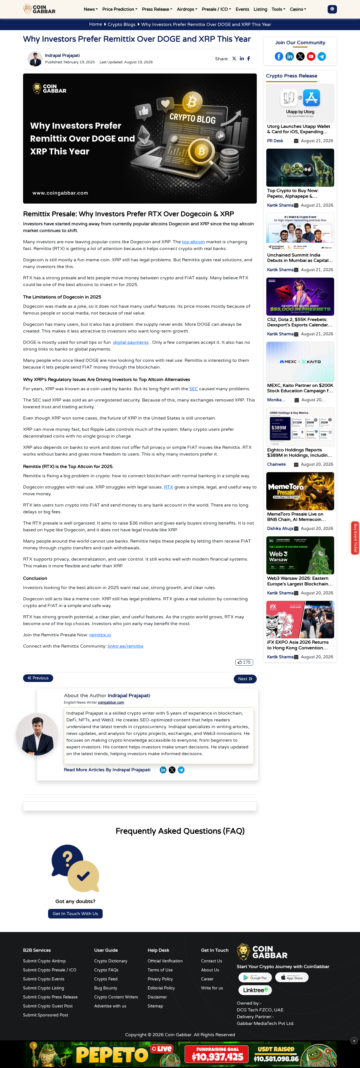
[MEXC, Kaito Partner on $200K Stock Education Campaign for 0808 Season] (300, 361)
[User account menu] (332, 9)
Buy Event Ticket (355, 537)
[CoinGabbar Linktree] (255, 990)
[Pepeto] (180, 1054)
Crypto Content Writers (116, 997)
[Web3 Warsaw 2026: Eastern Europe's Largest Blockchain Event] (300, 555)
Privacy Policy (160, 979)
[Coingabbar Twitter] (235, 58)
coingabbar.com (111, 702)
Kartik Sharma (280, 205)
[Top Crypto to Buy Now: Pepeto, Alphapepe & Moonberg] (300, 167)
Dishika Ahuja (280, 528)
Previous (40, 678)
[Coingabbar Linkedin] (243, 58)
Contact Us (211, 961)
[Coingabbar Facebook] (249, 58)
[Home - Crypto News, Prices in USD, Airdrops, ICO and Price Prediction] (40, 9)
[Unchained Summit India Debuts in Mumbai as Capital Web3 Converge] (300, 232)
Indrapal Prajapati (62, 55)
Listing (260, 9)
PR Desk (275, 141)
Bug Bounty (105, 988)
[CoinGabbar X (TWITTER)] (172, 769)
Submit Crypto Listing (43, 988)
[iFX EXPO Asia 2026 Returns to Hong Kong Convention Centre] (300, 619)
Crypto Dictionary (110, 961)
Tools (277, 9)
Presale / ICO (215, 9)
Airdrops (185, 9)
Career (207, 979)
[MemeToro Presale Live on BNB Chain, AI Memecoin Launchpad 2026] (300, 491)
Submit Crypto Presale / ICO (49, 970)
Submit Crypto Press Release (50, 997)
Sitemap (155, 1006)
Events (242, 9)
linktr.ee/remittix (125, 646)
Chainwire (276, 464)
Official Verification (165, 961)
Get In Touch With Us (75, 914)
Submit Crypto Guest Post (48, 1006)
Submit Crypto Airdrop (44, 961)
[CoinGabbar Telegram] (181, 769)
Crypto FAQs (106, 970)
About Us (210, 970)
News (89, 9)
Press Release (155, 9)
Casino (296, 9)
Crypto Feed (106, 979)
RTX (168, 487)
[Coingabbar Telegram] (322, 56)
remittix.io (100, 635)
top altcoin (193, 242)
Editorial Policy (161, 988)
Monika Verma (274, 400)
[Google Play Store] (255, 977)
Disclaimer (157, 997)
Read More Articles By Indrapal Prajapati (107, 770)
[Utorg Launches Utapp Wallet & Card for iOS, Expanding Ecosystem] (300, 103)
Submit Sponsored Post (45, 1015)
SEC (193, 389)
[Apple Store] (291, 977)
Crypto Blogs (122, 24)
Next (243, 679)
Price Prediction (118, 9)
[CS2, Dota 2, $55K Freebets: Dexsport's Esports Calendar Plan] (300, 296)
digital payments (131, 342)
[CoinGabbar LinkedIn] (163, 769)
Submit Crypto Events (43, 979)
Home (95, 24)
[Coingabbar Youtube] (311, 56)
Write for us (212, 988)
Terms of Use (160, 970)
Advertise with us (110, 1006)
